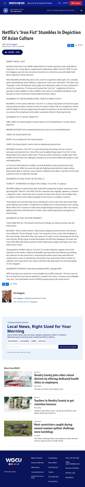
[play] (5, 10)
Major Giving (35, 467)
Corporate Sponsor (37, 472)
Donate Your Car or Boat (37, 477)
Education (37, 372)
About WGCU (52, 463)
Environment (37, 421)
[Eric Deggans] (6, 296)
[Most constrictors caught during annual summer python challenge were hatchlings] (18, 428)
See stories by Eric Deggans (25, 301)
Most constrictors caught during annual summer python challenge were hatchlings (54, 428)
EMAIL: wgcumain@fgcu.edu (73, 463)
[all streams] (82, 10)
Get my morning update (68, 347)
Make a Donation (36, 458)
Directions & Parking (72, 468)
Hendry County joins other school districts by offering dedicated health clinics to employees (56, 378)
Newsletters (69, 477)
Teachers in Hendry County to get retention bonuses (54, 402)
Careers (51, 472)
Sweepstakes (52, 458)
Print (80, 45)
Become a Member (37, 463)
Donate (76, 3)
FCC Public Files (53, 477)
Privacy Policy (52, 481)
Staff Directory (53, 467)
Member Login (70, 473)
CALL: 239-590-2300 (72, 458)
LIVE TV (66, 3)
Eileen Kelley (37, 386)
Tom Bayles (37, 435)
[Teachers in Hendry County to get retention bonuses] (18, 404)
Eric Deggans (13, 44)
